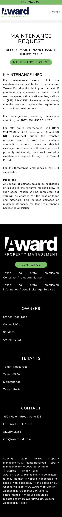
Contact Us (31, 265)
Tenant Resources (15, 366)
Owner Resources (15, 316)
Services (9, 332)
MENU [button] (55, 12)
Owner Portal (12, 339)
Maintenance (12, 381)
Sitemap (11, 470)
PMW (44, 466)
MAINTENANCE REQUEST (31, 62)
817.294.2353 (31, 2)
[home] (15, 12)
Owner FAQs (11, 324)
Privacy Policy (30, 470)
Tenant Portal (12, 389)
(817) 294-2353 (17, 100)
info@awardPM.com (17, 439)
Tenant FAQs (11, 374)
